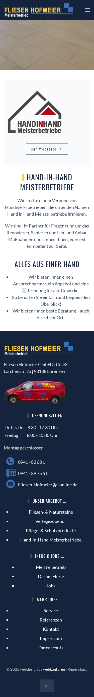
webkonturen (54, 669)
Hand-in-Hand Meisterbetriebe (50, 540)
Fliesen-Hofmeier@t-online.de (47, 484)
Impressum (51, 638)
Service (51, 610)
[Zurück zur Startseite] (39, 10)
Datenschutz (50, 647)
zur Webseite (44, 148)
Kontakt (51, 629)
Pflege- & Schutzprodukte (51, 530)
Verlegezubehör (50, 521)
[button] (87, 10)
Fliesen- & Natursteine (51, 512)
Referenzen (51, 620)
